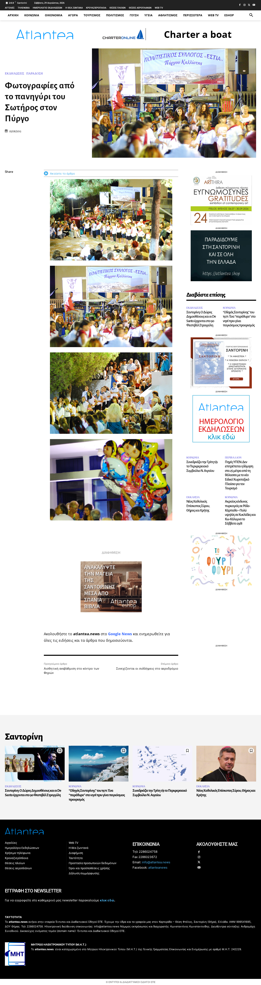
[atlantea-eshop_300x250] (130, 518)
